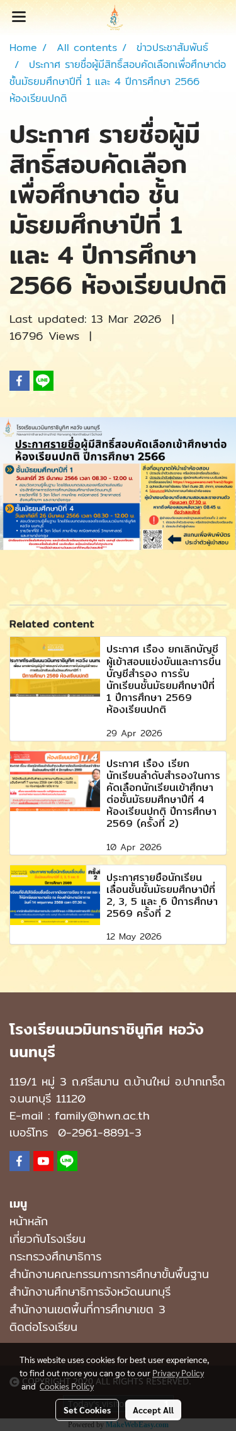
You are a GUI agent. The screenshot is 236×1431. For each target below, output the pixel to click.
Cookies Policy (67, 1385)
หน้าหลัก (28, 1221)
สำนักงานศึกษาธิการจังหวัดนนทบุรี (90, 1291)
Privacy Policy (178, 1372)
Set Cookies (87, 1409)
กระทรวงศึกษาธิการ (55, 1256)
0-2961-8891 (93, 1132)
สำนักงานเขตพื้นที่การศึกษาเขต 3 (87, 1309)
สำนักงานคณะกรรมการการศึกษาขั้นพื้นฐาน (109, 1274)
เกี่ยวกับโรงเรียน (47, 1239)
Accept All (153, 1409)
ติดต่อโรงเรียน (43, 1327)
